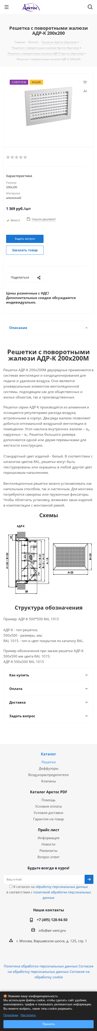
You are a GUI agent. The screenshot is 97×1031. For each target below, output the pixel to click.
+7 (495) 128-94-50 (52, 919)
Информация (48, 838)
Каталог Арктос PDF (48, 791)
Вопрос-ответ (48, 857)
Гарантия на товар (48, 819)
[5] (25, 157)
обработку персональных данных (62, 887)
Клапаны (48, 781)
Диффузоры (48, 768)
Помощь (48, 800)
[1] (8, 157)
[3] (17, 157)
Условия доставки (48, 812)
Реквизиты (48, 850)
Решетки (49, 762)
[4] (21, 157)
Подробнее (10, 1015)
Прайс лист (48, 829)
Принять (48, 1024)
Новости (48, 844)
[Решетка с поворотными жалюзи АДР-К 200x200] (48, 106)
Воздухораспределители (48, 774)
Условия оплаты (48, 806)
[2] (12, 157)
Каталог (48, 754)
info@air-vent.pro (52, 930)
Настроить (28, 1015)
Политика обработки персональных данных (41, 966)
